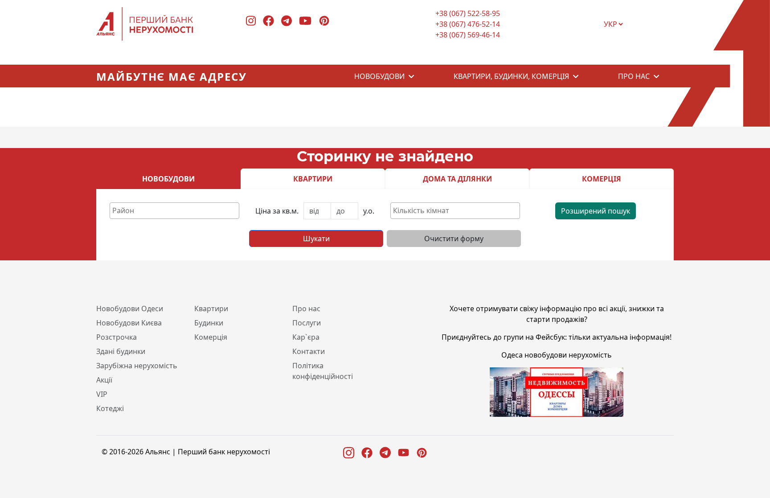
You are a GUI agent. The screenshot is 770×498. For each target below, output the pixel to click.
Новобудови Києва (129, 323)
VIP (101, 394)
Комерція (210, 337)
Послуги (306, 323)
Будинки (208, 323)
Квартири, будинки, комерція (511, 76)
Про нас (634, 76)
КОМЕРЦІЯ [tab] (601, 179)
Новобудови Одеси (129, 308)
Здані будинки (120, 351)
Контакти (308, 351)
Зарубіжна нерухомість (136, 365)
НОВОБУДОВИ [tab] (168, 179)
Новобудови (379, 76)
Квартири (211, 308)
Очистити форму (453, 238)
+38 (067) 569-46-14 (467, 35)
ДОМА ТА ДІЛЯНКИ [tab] (457, 179)
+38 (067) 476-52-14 (467, 24)
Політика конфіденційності (322, 371)
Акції (104, 380)
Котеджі (110, 408)
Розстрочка (116, 337)
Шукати (316, 238)
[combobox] (174, 210)
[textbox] (176, 210)
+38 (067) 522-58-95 (467, 13)
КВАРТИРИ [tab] (312, 179)
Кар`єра (305, 337)
